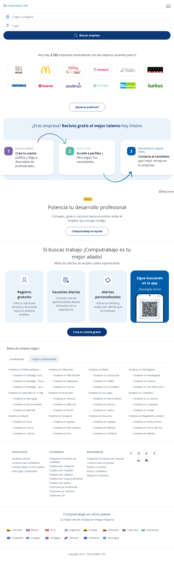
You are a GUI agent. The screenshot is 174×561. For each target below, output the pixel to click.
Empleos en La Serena (146, 398)
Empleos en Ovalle (144, 410)
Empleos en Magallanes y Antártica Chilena (147, 416)
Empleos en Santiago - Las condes (29, 386)
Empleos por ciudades (61, 470)
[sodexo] (73, 85)
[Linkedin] (139, 460)
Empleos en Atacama (100, 416)
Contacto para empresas (100, 462)
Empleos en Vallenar (105, 427)
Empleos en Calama (144, 381)
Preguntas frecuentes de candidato (62, 460)
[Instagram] (139, 453)
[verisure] (100, 70)
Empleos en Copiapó (105, 421)
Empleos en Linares (23, 433)
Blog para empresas (98, 475)
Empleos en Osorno (104, 404)
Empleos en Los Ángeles (106, 386)
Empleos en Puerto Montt (107, 398)
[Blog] (146, 460)
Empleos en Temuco (64, 398)
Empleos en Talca (22, 421)
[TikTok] (146, 453)
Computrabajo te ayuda (87, 231)
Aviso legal (17, 471)
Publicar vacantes (96, 467)
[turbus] (155, 85)
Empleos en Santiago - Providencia (29, 381)
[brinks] (18, 85)
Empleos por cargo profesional (66, 478)
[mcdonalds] (46, 70)
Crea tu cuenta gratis (87, 332)
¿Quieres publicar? (87, 107)
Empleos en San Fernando (27, 404)
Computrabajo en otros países (28, 467)
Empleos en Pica (62, 433)
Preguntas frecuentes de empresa (105, 458)
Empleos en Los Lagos (101, 392)
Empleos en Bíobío (99, 369)
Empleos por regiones (61, 474)
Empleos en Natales (144, 433)
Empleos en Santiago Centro (28, 375)
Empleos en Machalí (24, 410)
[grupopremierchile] (73, 70)
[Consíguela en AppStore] (143, 477)
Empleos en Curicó (23, 427)
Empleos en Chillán (104, 381)
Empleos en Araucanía (61, 392)
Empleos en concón (64, 386)
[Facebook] (154, 453)
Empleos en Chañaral (105, 433)
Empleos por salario (60, 483)
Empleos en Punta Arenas (148, 421)
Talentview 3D (57, 495)
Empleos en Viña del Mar (67, 375)
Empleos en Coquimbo (141, 392)
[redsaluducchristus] (128, 70)
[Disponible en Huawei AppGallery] (143, 485)
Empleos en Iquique (64, 421)
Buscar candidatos (97, 471)
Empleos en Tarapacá (61, 416)
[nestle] (18, 70)
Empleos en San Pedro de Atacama (150, 386)
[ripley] (155, 70)
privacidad (31, 471)
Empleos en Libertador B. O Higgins (26, 392)
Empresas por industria (62, 491)
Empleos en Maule (18, 416)
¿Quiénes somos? (21, 458)
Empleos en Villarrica (65, 404)
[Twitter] (131, 453)
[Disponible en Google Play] (143, 470)
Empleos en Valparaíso (61, 369)
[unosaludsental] (128, 85)
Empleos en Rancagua (25, 398)
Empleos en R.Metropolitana (24, 369)
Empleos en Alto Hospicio (67, 427)
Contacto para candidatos (26, 462)
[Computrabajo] (15, 6)
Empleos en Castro (104, 410)
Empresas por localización (63, 487)
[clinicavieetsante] (100, 85)
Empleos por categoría (61, 466)
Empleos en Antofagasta (142, 369)
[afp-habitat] (46, 85)
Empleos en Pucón (63, 410)
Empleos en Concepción (106, 375)
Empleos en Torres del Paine (149, 427)
